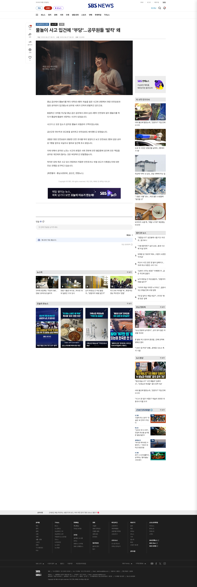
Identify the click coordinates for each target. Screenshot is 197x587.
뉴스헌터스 (58, 528)
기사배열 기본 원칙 (119, 576)
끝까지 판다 (96, 546)
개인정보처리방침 (81, 563)
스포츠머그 (114, 526)
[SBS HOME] (164, 2)
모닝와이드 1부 (59, 531)
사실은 (94, 526)
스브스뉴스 (114, 539)
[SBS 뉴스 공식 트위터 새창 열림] (160, 563)
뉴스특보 (57, 548)
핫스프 (136, 428)
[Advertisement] (84, 258)
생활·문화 (75, 15)
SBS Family (127, 564)
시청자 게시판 (134, 545)
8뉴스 (43, 15)
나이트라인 (58, 542)
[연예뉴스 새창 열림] (150, 84)
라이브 (132, 531)
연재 (94, 522)
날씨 (131, 526)
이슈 (37, 550)
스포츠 (83, 15)
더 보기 (129, 271)
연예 (90, 15)
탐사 (94, 549)
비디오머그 (114, 522)
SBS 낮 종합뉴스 (78, 546)
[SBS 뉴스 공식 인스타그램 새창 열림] (164, 563)
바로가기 (132, 522)
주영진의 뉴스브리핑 (60, 537)
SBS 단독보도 (97, 528)
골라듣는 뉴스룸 (78, 538)
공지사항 (132, 551)
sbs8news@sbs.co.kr (103, 571)
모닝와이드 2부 (42, 24)
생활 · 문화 (39, 539)
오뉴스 (56, 539)
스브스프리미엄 (153, 522)
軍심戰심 (76, 526)
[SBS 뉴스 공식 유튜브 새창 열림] (151, 563)
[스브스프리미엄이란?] (152, 410)
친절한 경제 (96, 531)
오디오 (75, 534)
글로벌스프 (138, 440)
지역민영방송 (141, 564)
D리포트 (95, 537)
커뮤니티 (151, 531)
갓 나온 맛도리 (115, 543)
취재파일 (98, 15)
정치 (49, 15)
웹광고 (62, 563)
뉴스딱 (54, 24)
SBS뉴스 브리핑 (78, 543)
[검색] (159, 8)
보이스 (75, 541)
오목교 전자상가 (116, 546)
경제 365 (95, 534)
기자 (131, 537)
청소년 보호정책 (131, 576)
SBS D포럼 (152, 545)
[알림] (164, 8)
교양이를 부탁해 (116, 531)
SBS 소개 (40, 564)
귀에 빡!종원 (114, 528)
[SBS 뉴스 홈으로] (101, 5)
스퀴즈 (151, 534)
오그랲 (136, 415)
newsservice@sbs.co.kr (99, 574)
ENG (142, 2)
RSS (131, 542)
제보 (131, 528)
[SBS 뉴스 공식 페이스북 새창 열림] (156, 563)
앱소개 (132, 539)
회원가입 (156, 2)
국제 (67, 15)
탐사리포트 (96, 542)
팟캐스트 (151, 528)
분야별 (38, 522)
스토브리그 (114, 534)
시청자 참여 (52, 564)
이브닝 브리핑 (77, 528)
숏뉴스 (132, 534)
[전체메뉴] (37, 14)
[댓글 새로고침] (43, 222)
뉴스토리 (57, 545)
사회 (61, 15)
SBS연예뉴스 (153, 540)
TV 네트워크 (39, 548)
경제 (55, 15)
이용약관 (70, 563)
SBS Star (152, 543)
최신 (37, 526)
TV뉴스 (107, 15)
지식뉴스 (151, 526)
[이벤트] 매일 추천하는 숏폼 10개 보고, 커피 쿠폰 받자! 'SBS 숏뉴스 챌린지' (73, 512)
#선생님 (153, 8)
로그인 (149, 2)
